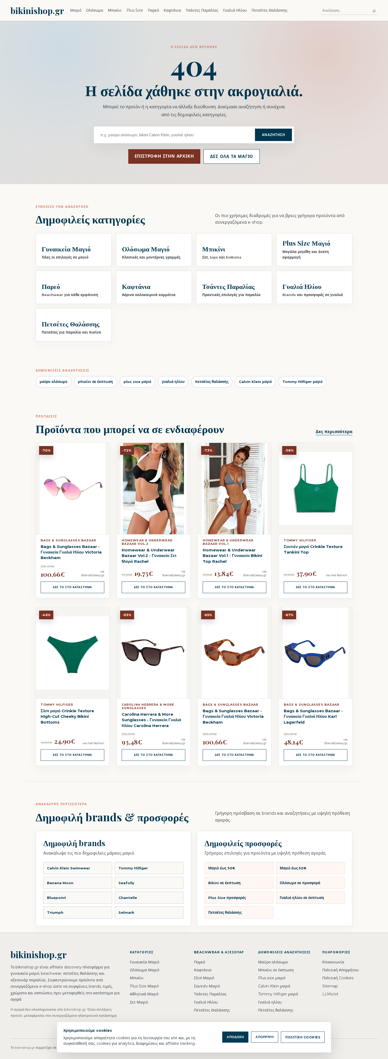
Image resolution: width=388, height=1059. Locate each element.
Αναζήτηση (273, 135)
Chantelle (128, 898)
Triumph (55, 912)
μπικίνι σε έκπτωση (95, 381)
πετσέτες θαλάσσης (211, 381)
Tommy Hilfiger (133, 868)
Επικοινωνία (333, 962)
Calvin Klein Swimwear (68, 868)
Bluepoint (56, 898)
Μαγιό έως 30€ (221, 868)
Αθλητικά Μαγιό (144, 994)
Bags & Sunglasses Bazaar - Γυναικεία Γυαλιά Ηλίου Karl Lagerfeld (313, 716)
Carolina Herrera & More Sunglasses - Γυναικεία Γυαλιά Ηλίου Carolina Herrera (151, 720)
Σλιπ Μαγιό (204, 978)
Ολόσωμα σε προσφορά (300, 883)
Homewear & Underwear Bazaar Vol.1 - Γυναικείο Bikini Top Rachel (232, 555)
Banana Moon (60, 883)
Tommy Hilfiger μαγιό (302, 381)
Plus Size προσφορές (227, 898)
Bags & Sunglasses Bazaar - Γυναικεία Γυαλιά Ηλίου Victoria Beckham (71, 552)
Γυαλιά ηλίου (270, 1002)
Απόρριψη (264, 1037)
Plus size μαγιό (271, 978)
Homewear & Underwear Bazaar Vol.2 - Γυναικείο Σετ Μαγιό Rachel (149, 555)
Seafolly (126, 883)
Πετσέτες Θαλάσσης (269, 10)
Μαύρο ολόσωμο (273, 962)
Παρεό (153, 10)
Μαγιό (75, 10)
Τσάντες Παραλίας (202, 10)
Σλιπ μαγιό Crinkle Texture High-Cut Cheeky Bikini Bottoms (67, 716)
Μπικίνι (115, 10)
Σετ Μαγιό (139, 1002)
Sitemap (330, 986)
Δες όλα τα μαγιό (231, 156)
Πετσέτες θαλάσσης (225, 912)
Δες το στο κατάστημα (72, 587)
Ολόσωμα (94, 10)
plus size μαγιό (137, 381)
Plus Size (134, 10)
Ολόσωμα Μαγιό (144, 970)
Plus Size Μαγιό (144, 986)
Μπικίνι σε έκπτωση (276, 970)
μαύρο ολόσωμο (53, 381)
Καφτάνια (172, 10)
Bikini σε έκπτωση (224, 883)
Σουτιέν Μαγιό (207, 986)
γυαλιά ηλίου (173, 381)
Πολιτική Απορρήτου (340, 970)
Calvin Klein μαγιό (255, 381)
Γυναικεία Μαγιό (144, 962)
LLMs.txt (330, 994)
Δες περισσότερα (334, 431)
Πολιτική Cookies (337, 978)
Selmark (126, 912)
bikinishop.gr (37, 10)
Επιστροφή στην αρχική (164, 156)
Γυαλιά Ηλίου (235, 10)
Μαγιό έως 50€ (293, 868)
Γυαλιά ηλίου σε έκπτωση (302, 898)
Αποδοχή (235, 1037)
